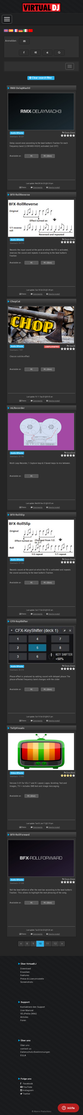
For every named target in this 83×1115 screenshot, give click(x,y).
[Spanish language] (11, 30)
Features (24, 975)
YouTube (27, 1087)
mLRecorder (17, 408)
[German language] (21, 30)
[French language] (16, 30)
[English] (6, 30)
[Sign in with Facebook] (24, 52)
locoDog (71, 452)
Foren (23, 1020)
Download (25, 968)
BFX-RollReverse (20, 194)
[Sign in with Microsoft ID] (35, 52)
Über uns (24, 1045)
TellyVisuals (17, 728)
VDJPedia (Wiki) (28, 1013)
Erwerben (25, 972)
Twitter (26, 1093)
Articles (24, 1017)
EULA (23, 1055)
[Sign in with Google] (59, 52)
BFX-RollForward (19, 834)
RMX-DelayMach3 (20, 88)
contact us (25, 1048)
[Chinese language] (30, 30)
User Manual (26, 1010)
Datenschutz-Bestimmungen (35, 1052)
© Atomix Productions (41, 1111)
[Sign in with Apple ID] (47, 52)
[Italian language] (25, 30)
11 (47, 943)
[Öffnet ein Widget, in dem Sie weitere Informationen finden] (68, 1108)
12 (55, 943)
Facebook (27, 1083)
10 (40, 943)
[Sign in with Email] (24, 41)
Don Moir (70, 772)
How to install (54, 187)
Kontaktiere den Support (32, 1007)
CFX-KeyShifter (19, 621)
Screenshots (26, 982)
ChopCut (15, 301)
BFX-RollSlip (17, 515)
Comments (37, 187)
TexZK (72, 346)
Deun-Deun (70, 132)
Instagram (28, 1090)
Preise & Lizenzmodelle (32, 978)
